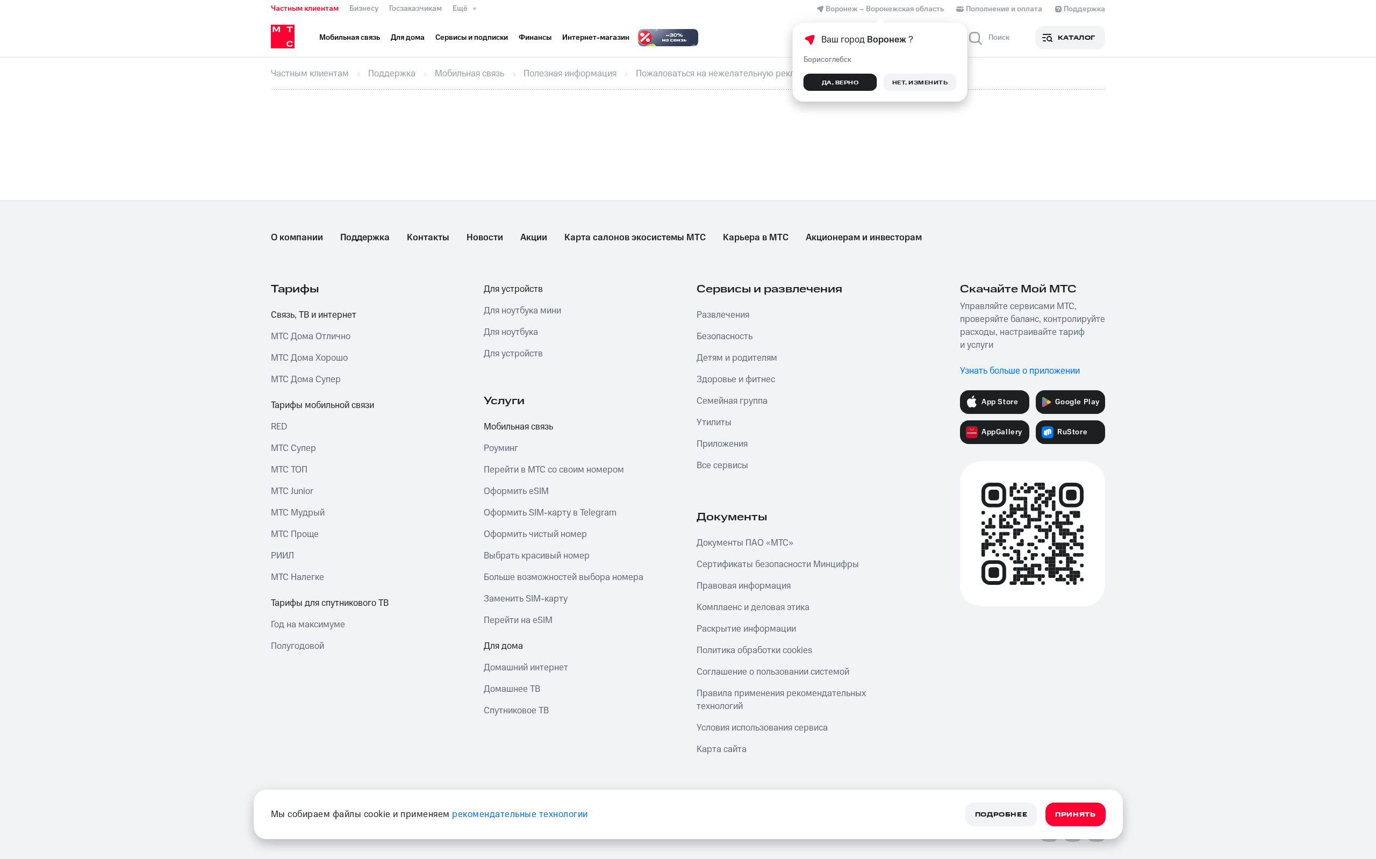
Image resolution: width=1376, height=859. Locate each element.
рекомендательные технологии (520, 814)
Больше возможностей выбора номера (563, 577)
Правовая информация (744, 585)
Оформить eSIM (516, 491)
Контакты (428, 237)
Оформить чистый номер (535, 534)
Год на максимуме (308, 624)
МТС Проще (295, 534)
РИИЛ (282, 555)
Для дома (503, 646)
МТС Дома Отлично (310, 336)
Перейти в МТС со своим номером (554, 469)
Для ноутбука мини (522, 310)
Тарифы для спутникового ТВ (330, 603)
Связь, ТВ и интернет (313, 315)
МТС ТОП (289, 469)
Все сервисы (722, 465)
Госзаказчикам (415, 8)
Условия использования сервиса (762, 727)
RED (279, 426)
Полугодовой (297, 646)
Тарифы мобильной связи (322, 405)
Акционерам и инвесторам (864, 237)
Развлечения (723, 315)
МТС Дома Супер (306, 379)
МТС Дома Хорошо (309, 358)
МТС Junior (292, 491)
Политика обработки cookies (754, 650)
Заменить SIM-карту (526, 598)
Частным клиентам (305, 8)
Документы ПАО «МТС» (745, 542)
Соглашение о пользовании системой (773, 671)
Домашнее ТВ (512, 689)
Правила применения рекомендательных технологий (781, 700)
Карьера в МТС (756, 237)
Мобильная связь (518, 426)
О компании (297, 237)
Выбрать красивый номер (537, 555)
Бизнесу (363, 8)
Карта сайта (722, 749)
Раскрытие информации (746, 628)
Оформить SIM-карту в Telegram (550, 512)
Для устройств (513, 289)
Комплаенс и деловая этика (753, 607)
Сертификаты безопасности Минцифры (778, 564)
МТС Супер (293, 448)
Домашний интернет (526, 667)
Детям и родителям (737, 358)
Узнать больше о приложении (1020, 370)
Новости (485, 237)
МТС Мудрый (298, 512)
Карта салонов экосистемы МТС (635, 237)
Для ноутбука (511, 332)
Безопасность (724, 336)
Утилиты (714, 422)
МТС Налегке (297, 577)
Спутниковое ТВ (516, 710)
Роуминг (501, 448)
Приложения (722, 444)
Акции (533, 237)
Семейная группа (732, 401)
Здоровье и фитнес (736, 379)
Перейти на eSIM (518, 620)
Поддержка (365, 237)
